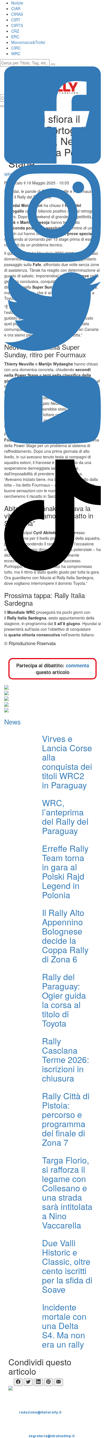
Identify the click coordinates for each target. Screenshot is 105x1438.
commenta (77, 665)
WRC (15, 53)
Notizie (17, 3)
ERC (15, 36)
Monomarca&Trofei (28, 42)
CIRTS (17, 25)
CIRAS (17, 14)
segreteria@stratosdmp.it (51, 1436)
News (12, 721)
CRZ (15, 31)
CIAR (15, 8)
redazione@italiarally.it (40, 1412)
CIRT (15, 20)
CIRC (16, 48)
